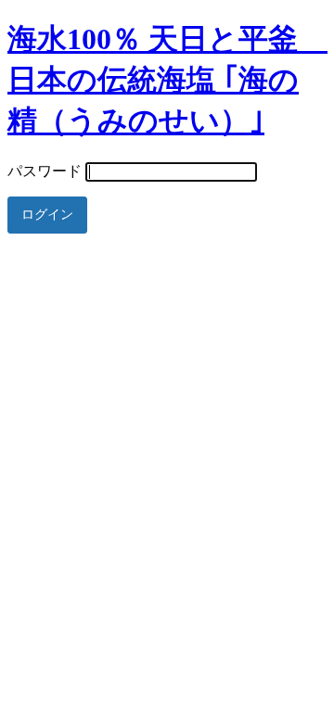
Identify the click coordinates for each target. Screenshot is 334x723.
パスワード (44, 171)
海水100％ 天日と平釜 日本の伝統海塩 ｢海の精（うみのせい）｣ (167, 79)
